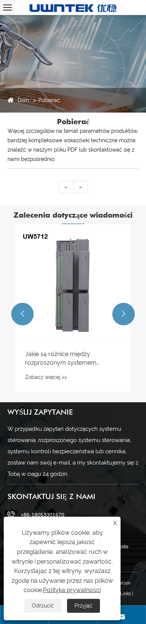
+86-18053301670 (42, 515)
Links (125, 593)
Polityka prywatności (72, 590)
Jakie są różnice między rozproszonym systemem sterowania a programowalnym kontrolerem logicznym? (68, 358)
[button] (22, 314)
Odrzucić (43, 606)
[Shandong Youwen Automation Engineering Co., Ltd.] (73, 8)
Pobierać (49, 100)
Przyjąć (83, 606)
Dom (23, 100)
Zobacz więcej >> (46, 377)
